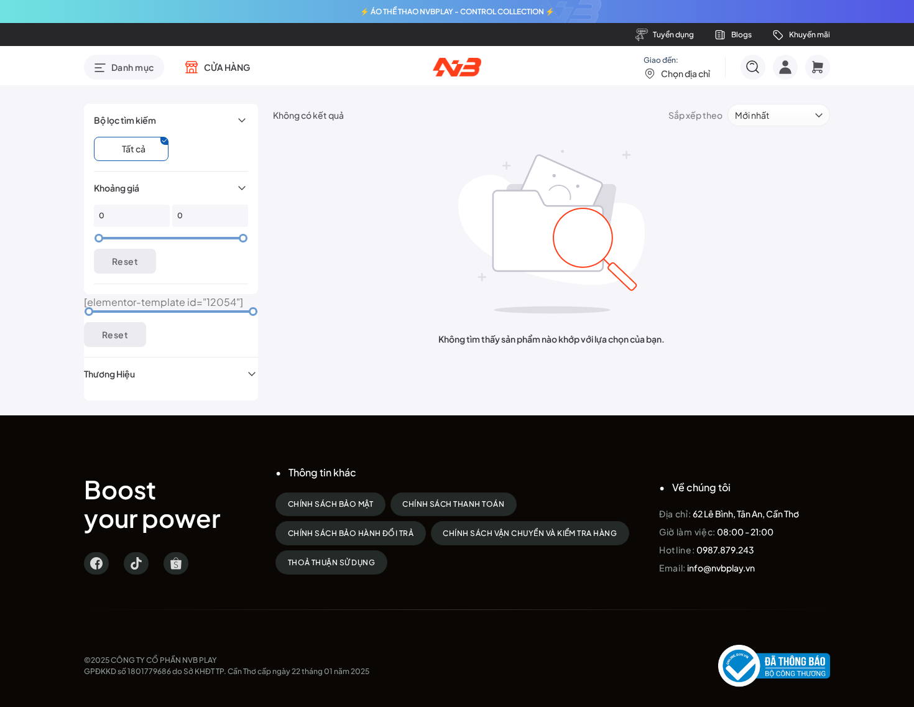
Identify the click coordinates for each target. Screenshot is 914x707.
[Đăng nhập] (785, 67)
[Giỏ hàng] (817, 67)
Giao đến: (677, 67)
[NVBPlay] (457, 67)
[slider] (99, 238)
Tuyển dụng (673, 34)
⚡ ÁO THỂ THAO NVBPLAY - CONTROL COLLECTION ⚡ (457, 11)
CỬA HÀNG (227, 67)
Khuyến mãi (809, 34)
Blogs (741, 34)
